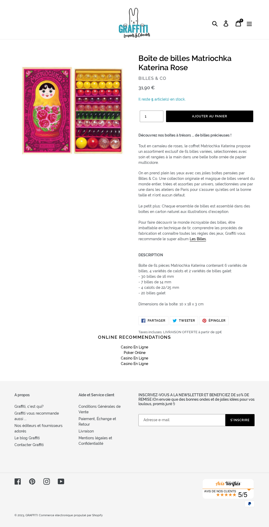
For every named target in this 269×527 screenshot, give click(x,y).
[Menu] (250, 23)
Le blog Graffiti (27, 438)
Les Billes (198, 239)
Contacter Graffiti (29, 445)
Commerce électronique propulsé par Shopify (71, 515)
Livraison (86, 431)
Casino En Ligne (134, 347)
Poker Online (135, 353)
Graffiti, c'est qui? (29, 406)
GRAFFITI (31, 515)
